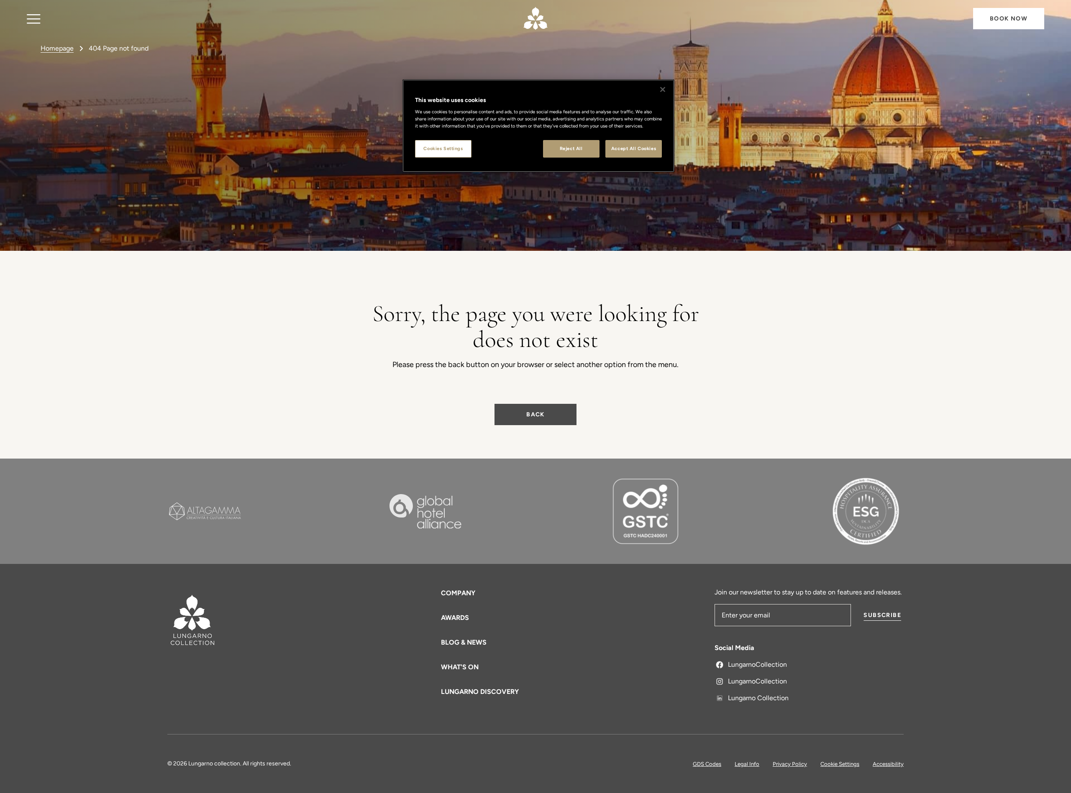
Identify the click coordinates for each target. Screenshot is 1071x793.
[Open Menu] (34, 18)
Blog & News (464, 642)
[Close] (662, 89)
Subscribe (882, 615)
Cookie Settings (839, 764)
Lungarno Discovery (480, 692)
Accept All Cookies (633, 148)
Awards (455, 618)
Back (535, 414)
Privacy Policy (790, 764)
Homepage (57, 48)
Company (458, 593)
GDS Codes (707, 764)
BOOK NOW (1008, 18)
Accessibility (888, 764)
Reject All (571, 148)
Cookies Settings (443, 148)
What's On (460, 667)
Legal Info (747, 764)
